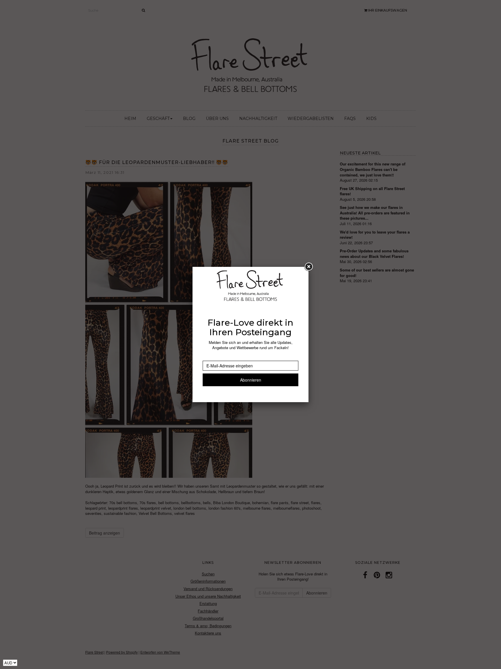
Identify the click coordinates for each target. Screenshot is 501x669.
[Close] (308, 267)
